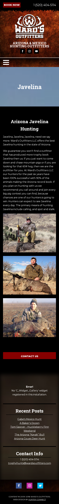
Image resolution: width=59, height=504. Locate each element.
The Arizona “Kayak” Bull (29, 434)
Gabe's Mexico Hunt (29, 419)
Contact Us (29, 356)
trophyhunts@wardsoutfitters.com (29, 463)
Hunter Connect (37, 499)
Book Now (12, 4)
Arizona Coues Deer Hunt (29, 438)
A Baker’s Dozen (29, 423)
